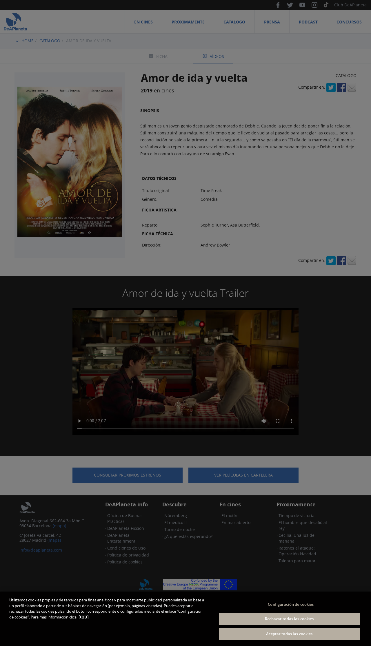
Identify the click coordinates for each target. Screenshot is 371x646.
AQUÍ (83, 617)
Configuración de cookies (291, 604)
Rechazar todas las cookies (289, 619)
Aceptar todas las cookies (289, 633)
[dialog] (185, 619)
